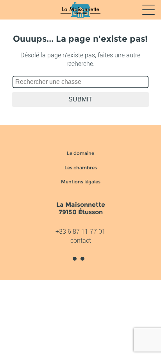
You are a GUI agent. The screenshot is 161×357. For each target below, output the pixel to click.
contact (80, 240)
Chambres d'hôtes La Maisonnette (80, 10)
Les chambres (80, 168)
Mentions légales (80, 182)
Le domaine (80, 153)
